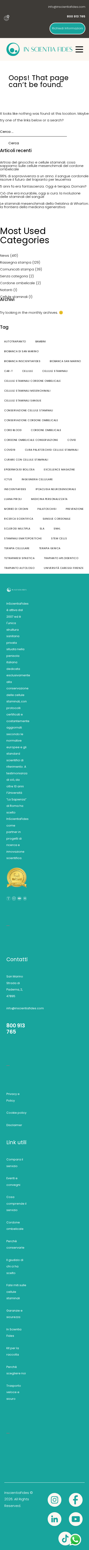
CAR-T (8, 371)
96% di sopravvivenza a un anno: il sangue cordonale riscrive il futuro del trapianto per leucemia (44, 178)
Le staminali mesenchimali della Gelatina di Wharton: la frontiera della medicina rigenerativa (44, 205)
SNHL (57, 528)
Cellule (27, 371)
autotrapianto (15, 341)
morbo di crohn (16, 509)
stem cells (59, 538)
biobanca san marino (65, 361)
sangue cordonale (57, 519)
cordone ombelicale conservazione (31, 440)
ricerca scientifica (18, 519)
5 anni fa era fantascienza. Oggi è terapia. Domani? (43, 186)
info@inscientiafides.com (66, 7)
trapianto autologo (19, 568)
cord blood (12, 430)
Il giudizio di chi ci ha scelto (14, 1266)
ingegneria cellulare (37, 479)
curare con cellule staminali (26, 459)
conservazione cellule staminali (28, 410)
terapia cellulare (17, 548)
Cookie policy (16, 1113)
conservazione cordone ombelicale (31, 420)
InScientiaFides (15, 489)
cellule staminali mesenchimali (27, 391)
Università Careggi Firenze (64, 568)
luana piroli (13, 499)
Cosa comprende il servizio (16, 1203)
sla (42, 528)
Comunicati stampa (17, 269)
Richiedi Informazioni (67, 28)
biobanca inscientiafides (22, 361)
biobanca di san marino (21, 351)
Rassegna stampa (15, 262)
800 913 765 (15, 1028)
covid (71, 440)
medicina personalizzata (49, 499)
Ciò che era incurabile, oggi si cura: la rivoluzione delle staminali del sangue (40, 195)
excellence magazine (59, 469)
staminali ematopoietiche (23, 538)
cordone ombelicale (46, 430)
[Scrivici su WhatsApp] (75, 1536)
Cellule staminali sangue (22, 400)
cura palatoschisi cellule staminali (52, 450)
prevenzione (75, 509)
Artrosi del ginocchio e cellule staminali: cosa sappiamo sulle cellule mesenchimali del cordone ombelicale (42, 166)
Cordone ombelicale (17, 283)
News (4, 255)
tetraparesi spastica (19, 558)
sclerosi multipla (17, 528)
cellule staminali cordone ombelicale (32, 381)
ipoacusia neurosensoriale (56, 489)
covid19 (10, 450)
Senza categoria (14, 276)
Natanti (6, 289)
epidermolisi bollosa (19, 469)
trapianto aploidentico (61, 558)
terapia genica (49, 548)
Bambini (40, 341)
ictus (8, 479)
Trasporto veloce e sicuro (13, 1392)
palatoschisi (46, 509)
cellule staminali (55, 371)
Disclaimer (14, 1125)
